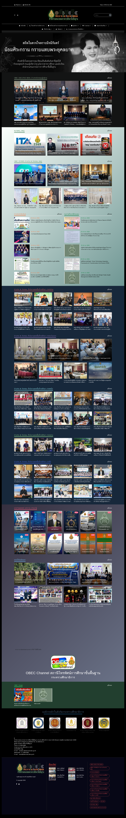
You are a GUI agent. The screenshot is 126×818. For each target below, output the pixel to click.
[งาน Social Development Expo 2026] (22, 237)
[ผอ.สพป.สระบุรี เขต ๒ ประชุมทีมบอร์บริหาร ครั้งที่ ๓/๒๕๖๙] (83, 445)
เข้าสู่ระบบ (18, 4)
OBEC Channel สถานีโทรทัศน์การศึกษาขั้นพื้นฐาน (63, 673)
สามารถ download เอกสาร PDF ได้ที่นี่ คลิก (28, 649)
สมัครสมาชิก (27, 4)
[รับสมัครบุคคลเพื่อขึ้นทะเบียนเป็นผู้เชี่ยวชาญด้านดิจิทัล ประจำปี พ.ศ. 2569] (22, 264)
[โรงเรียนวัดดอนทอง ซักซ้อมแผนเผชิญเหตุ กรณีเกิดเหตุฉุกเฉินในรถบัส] (100, 594)
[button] (2, 52)
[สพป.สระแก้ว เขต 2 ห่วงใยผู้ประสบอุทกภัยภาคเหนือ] (100, 370)
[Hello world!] (43, 695)
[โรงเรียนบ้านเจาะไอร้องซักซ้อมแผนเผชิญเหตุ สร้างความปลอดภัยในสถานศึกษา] (30, 574)
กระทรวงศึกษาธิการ (63, 677)
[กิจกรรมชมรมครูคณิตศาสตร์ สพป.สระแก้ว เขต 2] (25, 370)
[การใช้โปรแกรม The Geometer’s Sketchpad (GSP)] (96, 350)
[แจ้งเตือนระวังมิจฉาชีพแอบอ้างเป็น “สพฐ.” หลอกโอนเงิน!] (96, 145)
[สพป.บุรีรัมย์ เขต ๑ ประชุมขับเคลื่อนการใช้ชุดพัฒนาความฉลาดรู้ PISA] (83, 319)
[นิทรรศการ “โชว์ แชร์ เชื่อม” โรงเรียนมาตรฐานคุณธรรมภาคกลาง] (50, 370)
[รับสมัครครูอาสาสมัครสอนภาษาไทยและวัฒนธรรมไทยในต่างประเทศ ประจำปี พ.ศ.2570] (72, 223)
